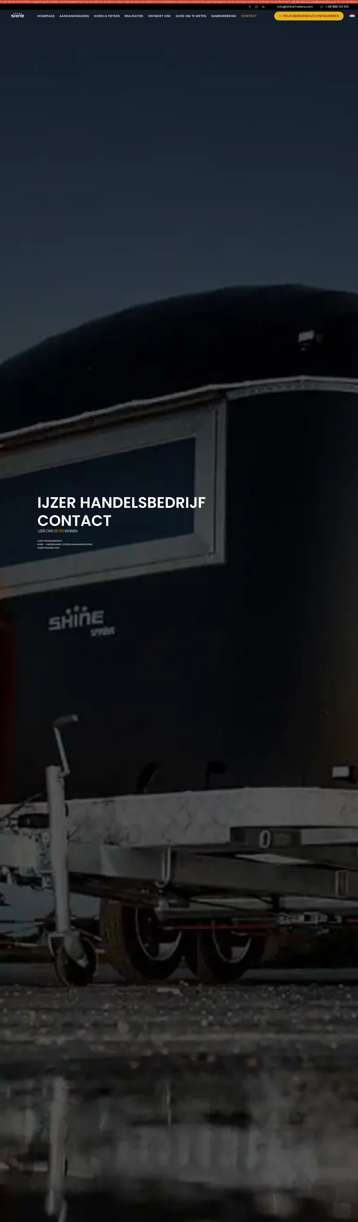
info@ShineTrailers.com (295, 7)
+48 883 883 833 (229, 1)
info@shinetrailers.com (252, 1)
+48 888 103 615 (337, 7)
